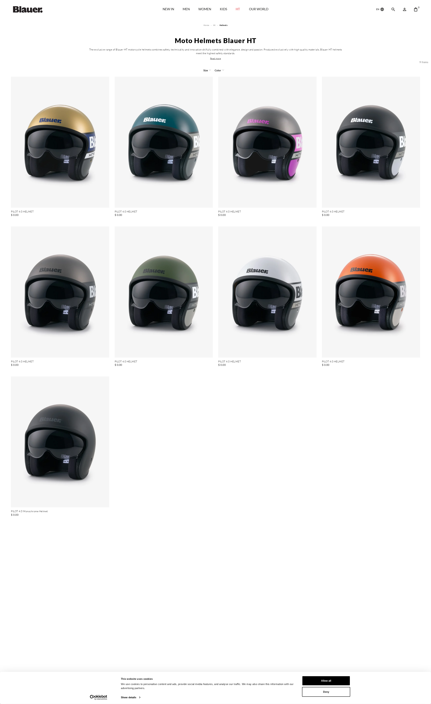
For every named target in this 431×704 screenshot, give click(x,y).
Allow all (326, 680)
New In (168, 9)
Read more (215, 58)
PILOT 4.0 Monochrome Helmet (29, 511)
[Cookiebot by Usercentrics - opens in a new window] (98, 697)
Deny (326, 691)
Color (218, 70)
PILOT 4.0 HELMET (22, 211)
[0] (415, 9)
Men (186, 9)
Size (205, 70)
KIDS (223, 9)
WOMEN (204, 9)
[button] (215, 58)
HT (238, 9)
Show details (128, 697)
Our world (258, 9)
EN (378, 9)
